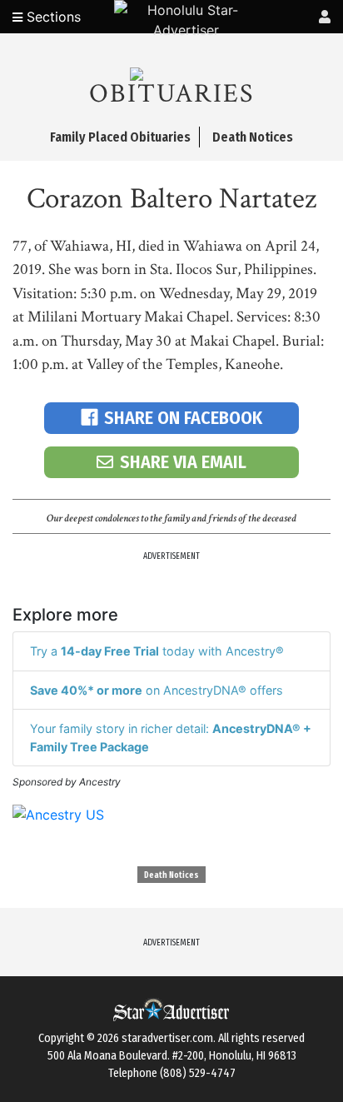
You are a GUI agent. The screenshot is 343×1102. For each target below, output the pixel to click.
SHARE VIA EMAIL (183, 462)
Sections (51, 16)
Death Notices (171, 875)
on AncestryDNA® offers (156, 690)
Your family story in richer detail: (170, 737)
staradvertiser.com (167, 1038)
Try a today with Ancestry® (157, 651)
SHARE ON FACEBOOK (183, 417)
